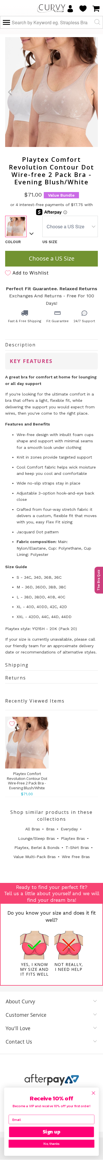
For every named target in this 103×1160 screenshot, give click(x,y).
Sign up (51, 1132)
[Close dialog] (93, 1093)
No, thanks (51, 1143)
